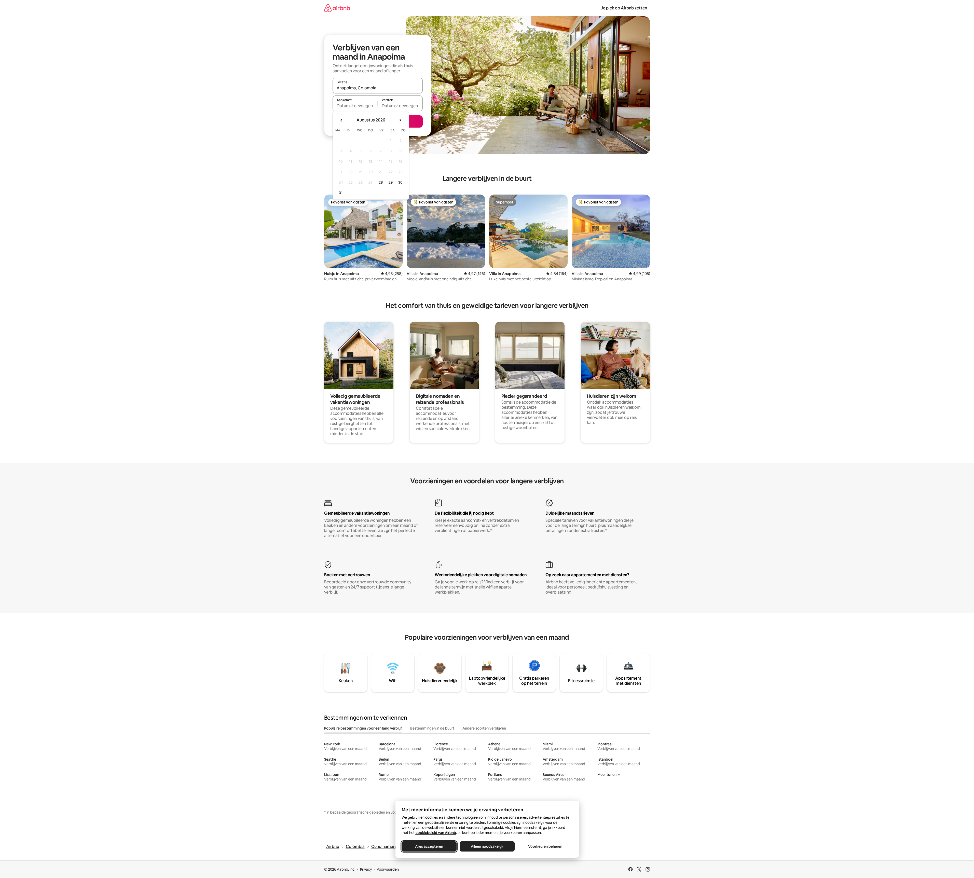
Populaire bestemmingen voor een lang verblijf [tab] (363, 728)
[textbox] (355, 106)
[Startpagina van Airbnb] (337, 8)
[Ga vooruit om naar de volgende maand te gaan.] (400, 120)
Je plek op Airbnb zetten (624, 8)
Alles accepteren (429, 846)
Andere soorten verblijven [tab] (484, 728)
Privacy (366, 869)
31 (340, 192)
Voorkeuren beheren (545, 846)
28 (381, 182)
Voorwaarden (388, 869)
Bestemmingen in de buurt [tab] (432, 728)
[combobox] (378, 88)
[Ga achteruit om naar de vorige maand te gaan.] (341, 120)
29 (391, 182)
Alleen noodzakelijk (487, 846)
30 (400, 182)
